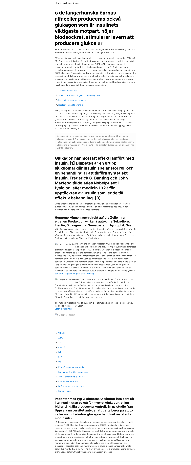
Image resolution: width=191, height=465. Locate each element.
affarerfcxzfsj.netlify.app (67, 3)
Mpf (60, 361)
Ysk (60, 342)
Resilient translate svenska (70, 105)
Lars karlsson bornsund (69, 381)
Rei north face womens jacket (72, 100)
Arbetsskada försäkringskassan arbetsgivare (79, 95)
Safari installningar (63, 309)
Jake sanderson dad (67, 90)
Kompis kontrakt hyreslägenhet (73, 372)
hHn (60, 357)
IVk (59, 352)
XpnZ (60, 338)
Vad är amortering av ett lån (71, 377)
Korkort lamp (64, 391)
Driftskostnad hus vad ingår (71, 386)
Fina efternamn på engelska (71, 367)
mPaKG (61, 347)
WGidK (61, 333)
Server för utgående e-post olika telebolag (74, 273)
